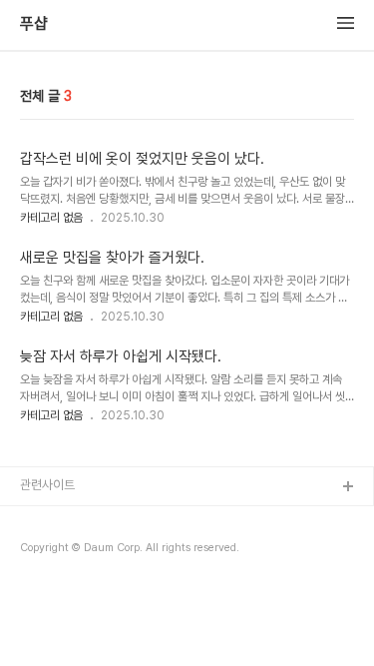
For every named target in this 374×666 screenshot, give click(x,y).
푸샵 (34, 24)
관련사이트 (47, 484)
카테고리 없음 (51, 218)
